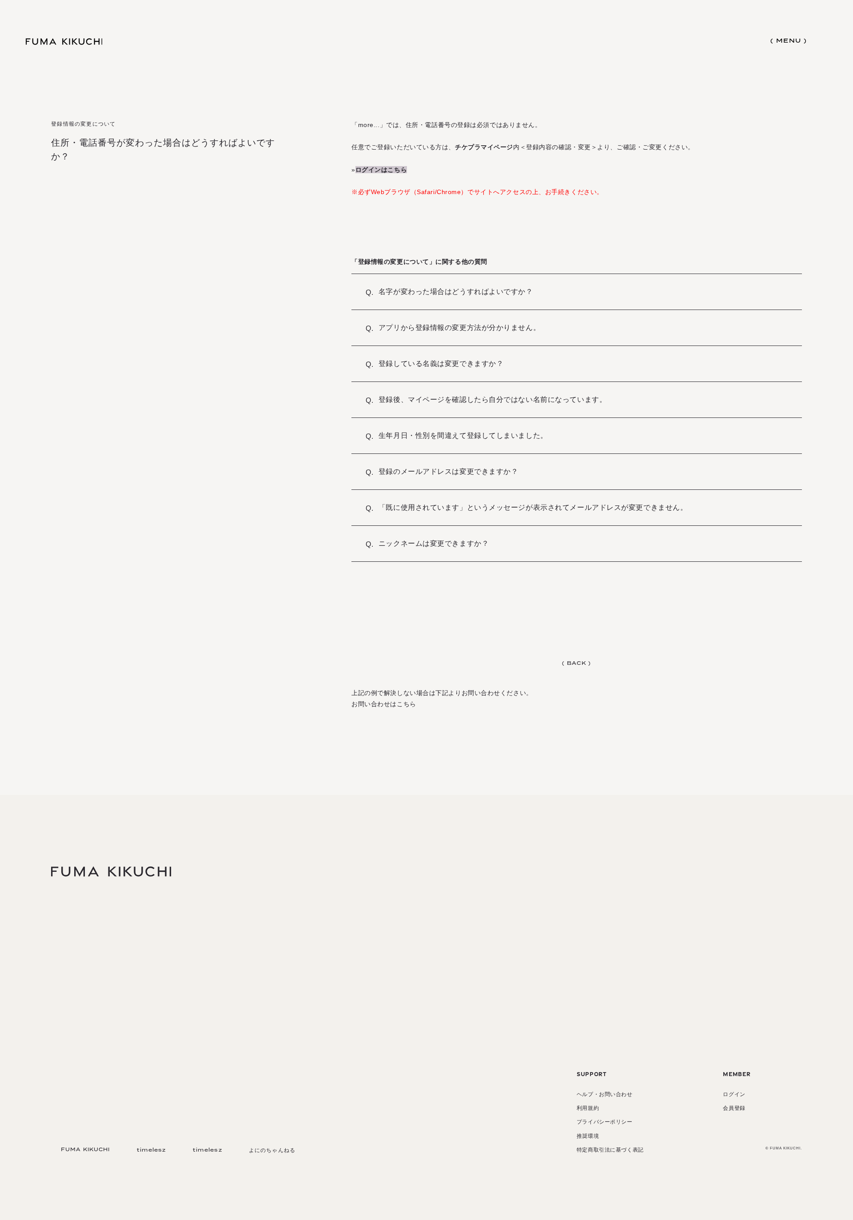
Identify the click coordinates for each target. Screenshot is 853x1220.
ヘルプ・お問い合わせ (605, 1094)
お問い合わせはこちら (383, 703)
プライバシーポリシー (605, 1122)
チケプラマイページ (484, 147)
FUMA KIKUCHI (85, 1150)
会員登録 (734, 1108)
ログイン (734, 1094)
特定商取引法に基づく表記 (610, 1149)
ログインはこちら (381, 169)
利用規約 (588, 1108)
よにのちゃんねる (272, 1150)
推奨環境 (588, 1136)
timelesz (151, 1150)
